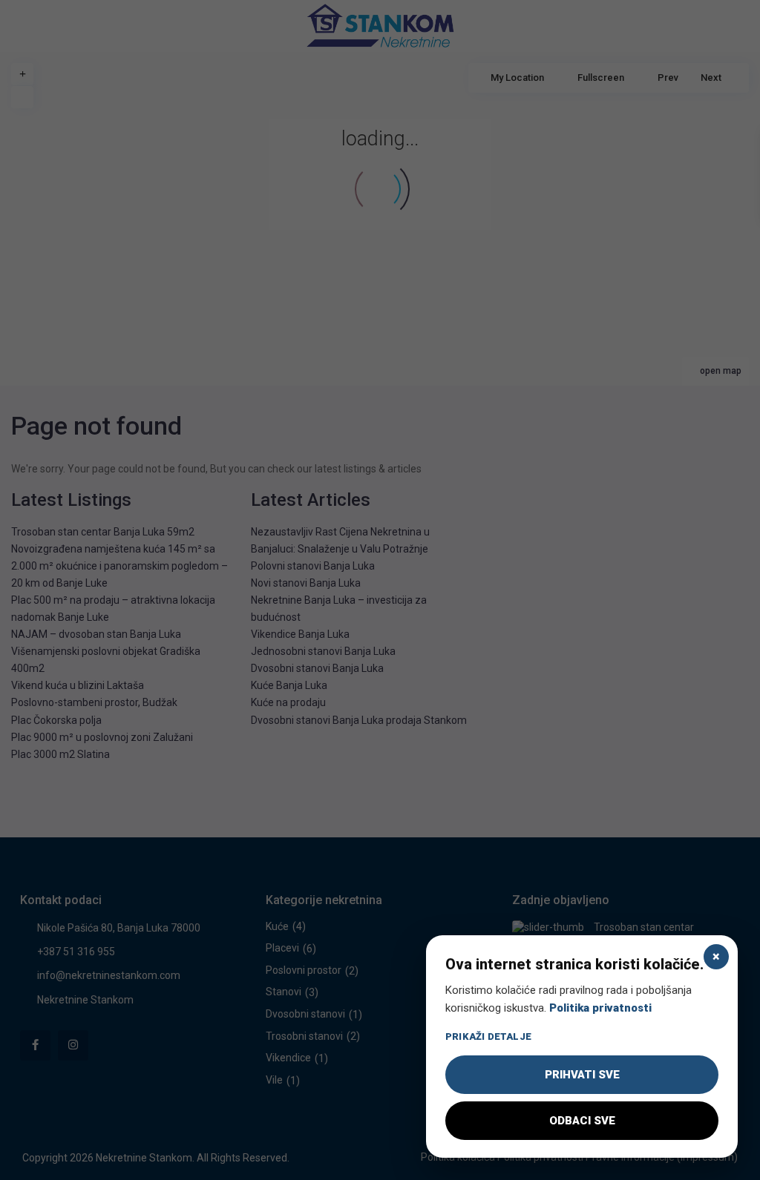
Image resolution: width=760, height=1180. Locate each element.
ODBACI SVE (582, 1120)
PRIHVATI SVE (582, 1074)
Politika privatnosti (600, 1008)
